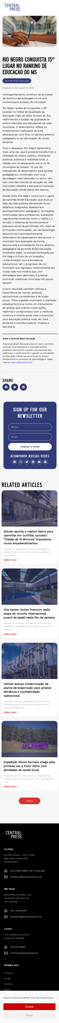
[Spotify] (45, 462)
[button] (6, 387)
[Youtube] (39, 462)
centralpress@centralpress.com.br (26, 877)
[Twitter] (27, 462)
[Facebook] (14, 462)
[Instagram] (20, 462)
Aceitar (29, 1006)
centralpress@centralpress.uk (24, 953)
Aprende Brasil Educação (17, 81)
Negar (29, 1015)
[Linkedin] (33, 462)
